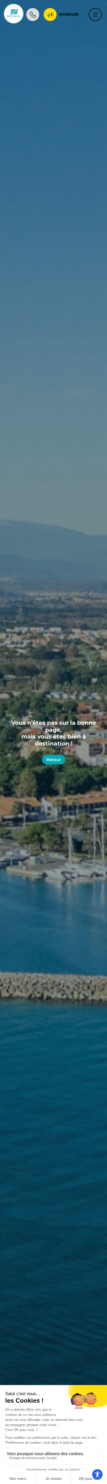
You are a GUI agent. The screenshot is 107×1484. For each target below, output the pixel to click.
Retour (53, 759)
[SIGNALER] (50, 13)
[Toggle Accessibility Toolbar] (97, 1474)
